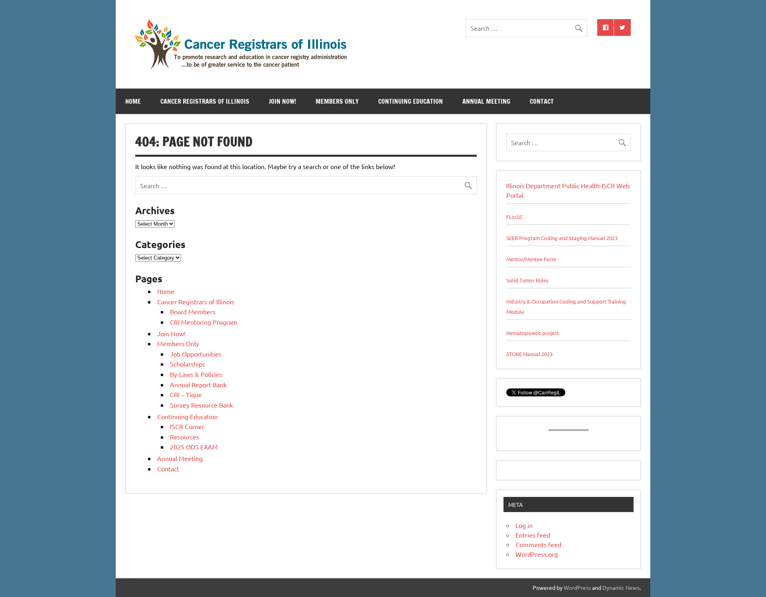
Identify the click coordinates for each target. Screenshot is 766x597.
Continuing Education (410, 101)
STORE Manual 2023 (529, 354)
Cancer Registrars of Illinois (204, 101)
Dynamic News (621, 587)
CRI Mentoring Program (203, 322)
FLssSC (514, 216)
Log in (524, 525)
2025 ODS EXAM (194, 447)
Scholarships (187, 364)
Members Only (337, 101)
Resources (184, 437)
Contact (542, 101)
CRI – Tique (186, 394)
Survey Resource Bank (201, 405)
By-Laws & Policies (196, 374)
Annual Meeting (486, 101)
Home (133, 101)
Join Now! (282, 101)
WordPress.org (536, 554)
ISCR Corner (187, 426)
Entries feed (532, 535)
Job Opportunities (195, 354)
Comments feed (538, 544)
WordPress (577, 587)
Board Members (192, 311)
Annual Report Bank (198, 384)
